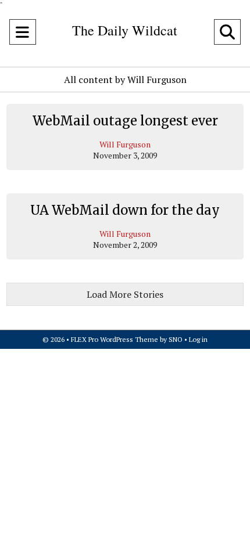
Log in (198, 339)
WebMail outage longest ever (125, 121)
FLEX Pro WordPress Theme (114, 339)
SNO (176, 339)
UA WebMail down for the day (125, 210)
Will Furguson (125, 144)
